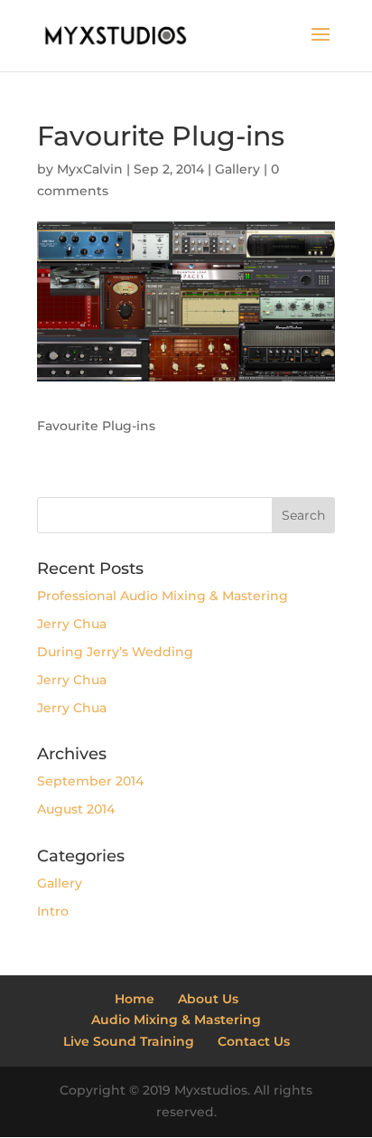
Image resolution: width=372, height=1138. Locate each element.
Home (134, 999)
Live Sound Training (128, 1041)
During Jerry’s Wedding (115, 652)
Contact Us (254, 1041)
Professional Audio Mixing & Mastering (162, 596)
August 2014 (76, 809)
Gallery (237, 169)
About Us (208, 999)
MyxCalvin (90, 169)
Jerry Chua (72, 624)
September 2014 (90, 781)
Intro (53, 911)
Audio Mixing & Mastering (176, 1019)
